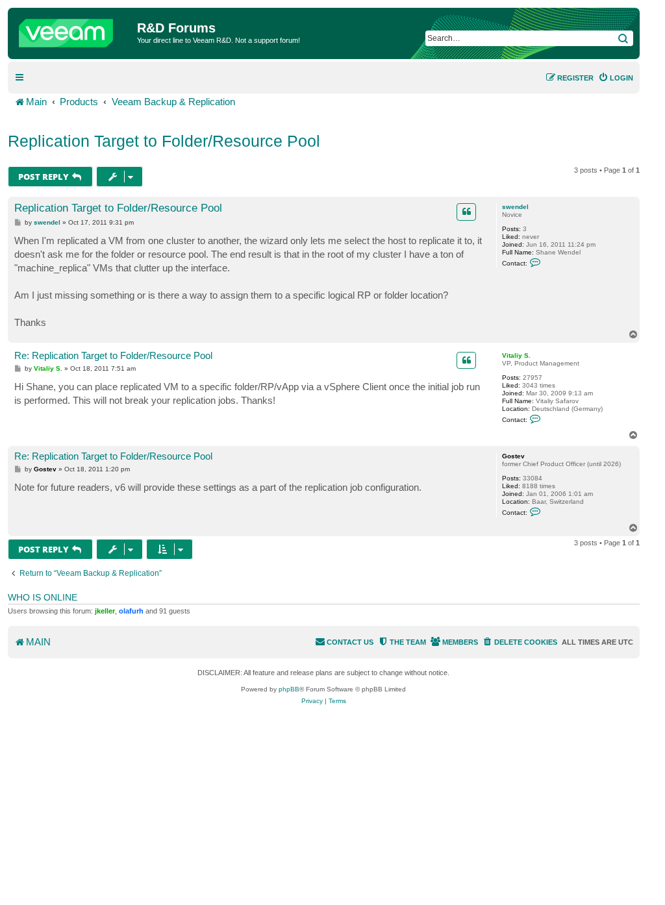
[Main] (74, 30)
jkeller (105, 611)
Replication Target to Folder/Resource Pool (164, 141)
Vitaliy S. (516, 355)
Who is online (42, 597)
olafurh (131, 611)
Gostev (513, 456)
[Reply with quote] (466, 211)
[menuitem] (615, 78)
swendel (515, 206)
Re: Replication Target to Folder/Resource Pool (113, 355)
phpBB (289, 689)
